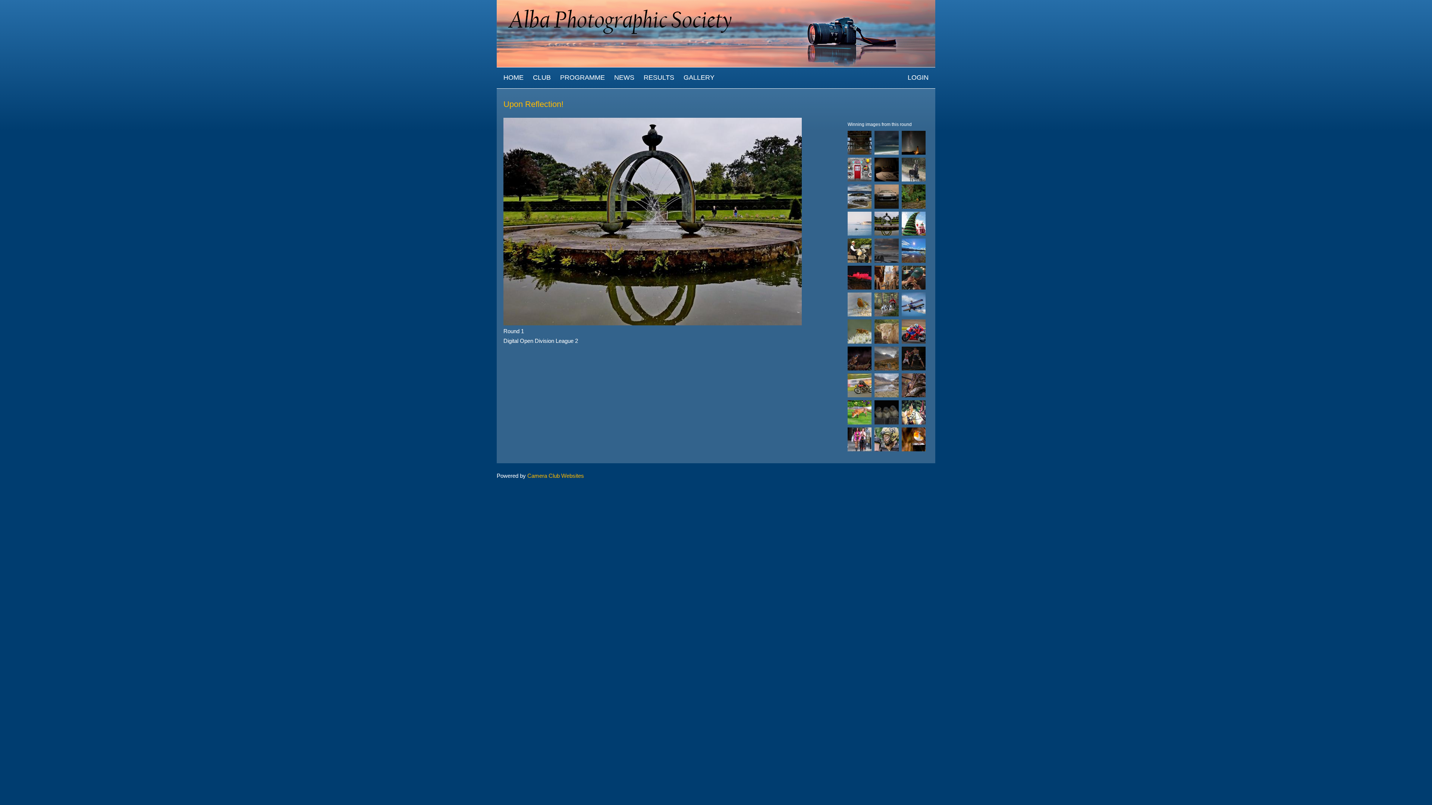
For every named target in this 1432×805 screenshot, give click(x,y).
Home (513, 77)
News (624, 77)
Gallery (699, 77)
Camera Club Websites (555, 476)
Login (918, 77)
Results (659, 77)
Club (542, 77)
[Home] (716, 3)
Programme (582, 77)
